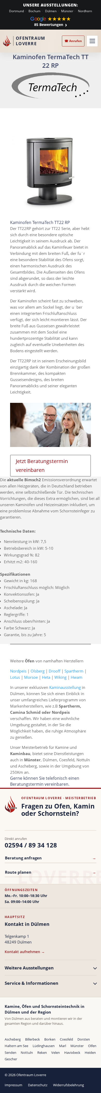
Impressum (13, 1085)
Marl (62, 1045)
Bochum (34, 11)
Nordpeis (18, 671)
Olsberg (38, 671)
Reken (42, 1052)
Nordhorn (85, 11)
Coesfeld (66, 1039)
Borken (49, 1039)
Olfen (92, 1045)
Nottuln (27, 1052)
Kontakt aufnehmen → (25, 951)
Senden (10, 1052)
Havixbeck (72, 1052)
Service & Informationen (31, 983)
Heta (46, 677)
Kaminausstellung (65, 687)
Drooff (54, 671)
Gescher (11, 1059)
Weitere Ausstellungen (29, 968)
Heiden (90, 1052)
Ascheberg (13, 1039)
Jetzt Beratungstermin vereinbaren (42, 465)
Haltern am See (16, 1045)
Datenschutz (37, 1085)
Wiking (60, 677)
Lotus (15, 677)
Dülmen (50, 11)
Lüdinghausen (44, 1045)
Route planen (50, 872)
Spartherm (73, 671)
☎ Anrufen (73, 41)
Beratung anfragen (50, 857)
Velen (55, 1052)
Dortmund (16, 11)
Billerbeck (32, 1039)
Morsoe (31, 677)
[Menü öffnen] (92, 41)
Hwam (76, 677)
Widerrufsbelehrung (68, 1085)
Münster (67, 11)
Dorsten (83, 1039)
